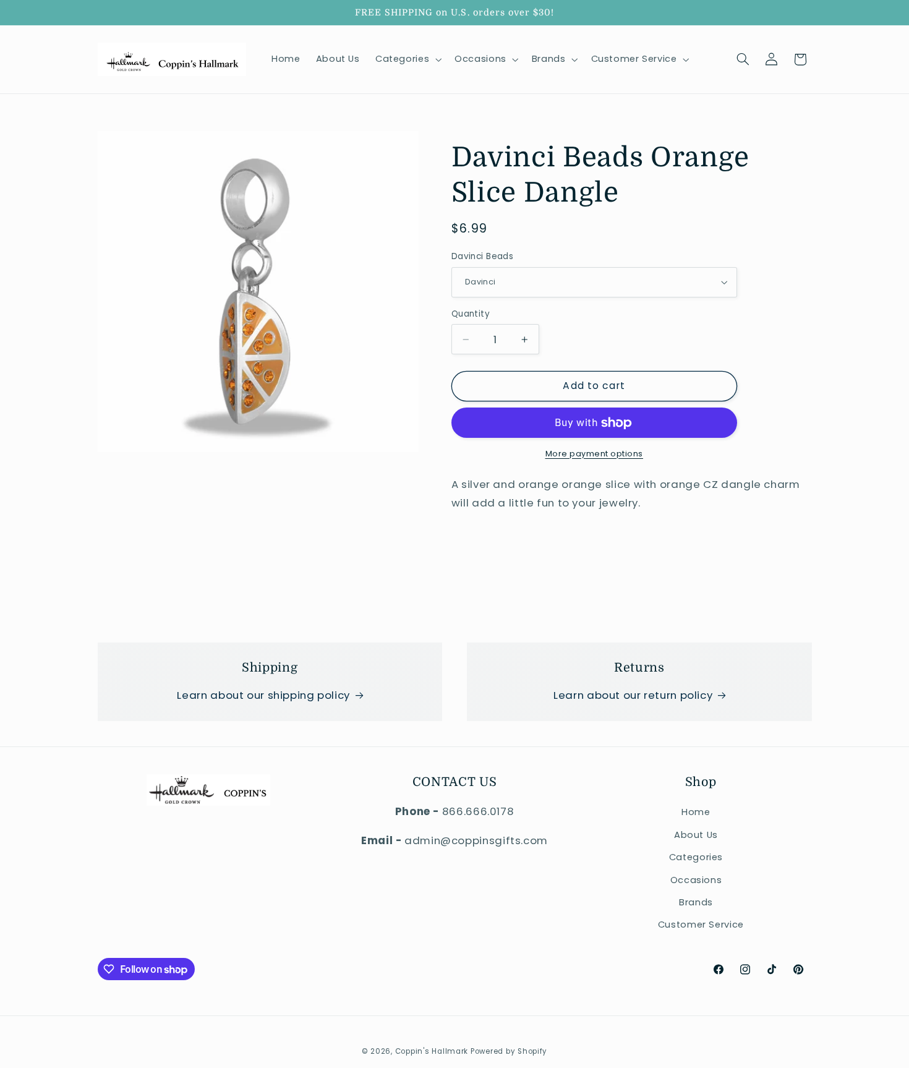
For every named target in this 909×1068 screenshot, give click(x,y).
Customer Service (701, 925)
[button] (406, 59)
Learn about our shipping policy (263, 695)
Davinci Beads (482, 256)
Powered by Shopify (509, 1051)
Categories (696, 857)
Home (696, 812)
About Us (696, 835)
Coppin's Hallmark (432, 1051)
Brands (696, 902)
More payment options (594, 453)
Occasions (696, 880)
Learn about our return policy (632, 695)
